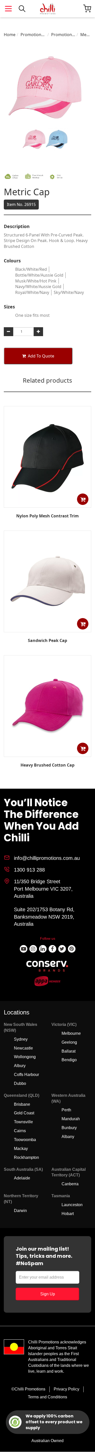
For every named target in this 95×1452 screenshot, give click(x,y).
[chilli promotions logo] (47, 8)
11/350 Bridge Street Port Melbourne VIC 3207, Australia (43, 889)
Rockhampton (26, 1157)
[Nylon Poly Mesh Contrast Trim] (48, 504)
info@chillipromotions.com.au (47, 858)
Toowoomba (25, 1139)
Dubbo (20, 1083)
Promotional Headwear (33, 35)
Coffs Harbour (26, 1074)
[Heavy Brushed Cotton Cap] (48, 753)
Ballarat (68, 1051)
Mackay (21, 1148)
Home (9, 34)
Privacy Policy (66, 1389)
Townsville (23, 1122)
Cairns (20, 1131)
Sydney (21, 1039)
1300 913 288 (29, 870)
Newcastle (23, 1048)
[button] (82, 499)
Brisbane (22, 1104)
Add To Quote (41, 356)
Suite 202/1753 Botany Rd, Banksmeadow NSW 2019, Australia (44, 917)
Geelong (69, 1042)
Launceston (72, 1205)
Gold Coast (24, 1113)
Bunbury (69, 1128)
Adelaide (22, 1178)
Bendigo (69, 1060)
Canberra (70, 1184)
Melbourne (71, 1033)
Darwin (20, 1210)
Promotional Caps (63, 35)
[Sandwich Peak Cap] (48, 628)
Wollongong (25, 1057)
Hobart (68, 1213)
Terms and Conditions (47, 1397)
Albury (20, 1066)
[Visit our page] (23, 949)
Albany (68, 1136)
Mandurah (71, 1119)
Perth (66, 1110)
